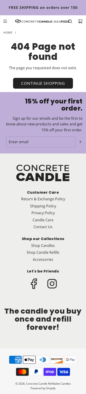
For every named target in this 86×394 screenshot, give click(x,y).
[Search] (70, 21)
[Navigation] (5, 21)
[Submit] (80, 142)
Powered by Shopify (43, 388)
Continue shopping (43, 83)
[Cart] (80, 21)
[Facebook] (34, 283)
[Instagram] (52, 283)
